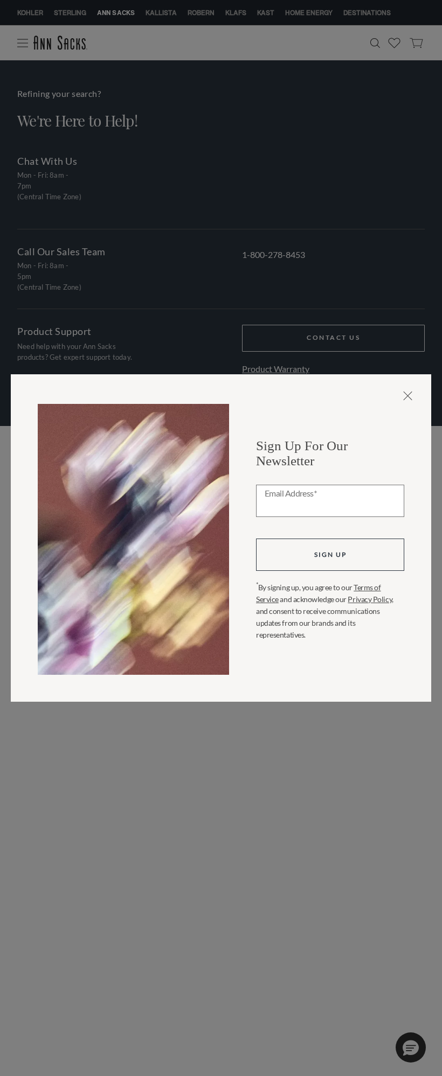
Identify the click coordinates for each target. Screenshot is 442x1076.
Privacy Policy (370, 599)
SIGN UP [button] (330, 554)
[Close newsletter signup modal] (407, 396)
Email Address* (291, 494)
